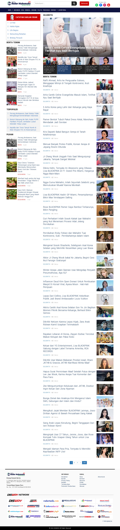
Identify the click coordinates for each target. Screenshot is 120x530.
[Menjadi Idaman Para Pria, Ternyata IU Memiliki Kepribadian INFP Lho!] (105, 452)
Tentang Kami (65, 484)
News (9, 10)
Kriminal (27, 10)
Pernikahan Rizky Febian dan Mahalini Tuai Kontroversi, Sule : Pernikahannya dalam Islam (66, 234)
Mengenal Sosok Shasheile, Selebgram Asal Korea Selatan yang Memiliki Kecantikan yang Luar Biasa (68, 247)
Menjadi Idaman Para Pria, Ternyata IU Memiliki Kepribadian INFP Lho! (66, 450)
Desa (22, 10)
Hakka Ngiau (13, 26)
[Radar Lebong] (51, 516)
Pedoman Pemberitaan (68, 486)
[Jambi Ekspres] (33, 506)
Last (84, 463)
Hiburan (53, 10)
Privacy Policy (65, 481)
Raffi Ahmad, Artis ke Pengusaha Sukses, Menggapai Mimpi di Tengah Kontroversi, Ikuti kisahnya (66, 83)
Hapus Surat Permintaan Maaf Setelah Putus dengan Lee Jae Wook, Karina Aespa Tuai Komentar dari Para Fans (69, 374)
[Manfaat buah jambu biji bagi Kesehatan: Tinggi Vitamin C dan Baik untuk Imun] (12, 182)
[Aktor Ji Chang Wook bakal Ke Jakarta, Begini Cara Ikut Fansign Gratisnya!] (105, 261)
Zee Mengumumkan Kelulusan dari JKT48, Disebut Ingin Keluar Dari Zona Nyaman (68, 387)
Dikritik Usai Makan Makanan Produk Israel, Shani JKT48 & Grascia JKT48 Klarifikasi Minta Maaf (68, 362)
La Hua (11, 23)
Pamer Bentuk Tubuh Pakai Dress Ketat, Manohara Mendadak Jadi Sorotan (68, 121)
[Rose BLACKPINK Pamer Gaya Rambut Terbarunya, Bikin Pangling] (105, 210)
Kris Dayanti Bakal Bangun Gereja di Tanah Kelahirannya (64, 133)
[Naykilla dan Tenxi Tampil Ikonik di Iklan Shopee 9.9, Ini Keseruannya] (12, 61)
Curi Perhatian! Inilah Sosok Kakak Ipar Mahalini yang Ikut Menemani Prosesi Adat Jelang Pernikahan (67, 221)
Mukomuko (17, 10)
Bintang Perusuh (15, 38)
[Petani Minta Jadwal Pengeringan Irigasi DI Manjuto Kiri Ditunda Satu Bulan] (12, 86)
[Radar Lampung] (69, 506)
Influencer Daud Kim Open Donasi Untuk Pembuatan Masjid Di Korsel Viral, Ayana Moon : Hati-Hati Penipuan (69, 284)
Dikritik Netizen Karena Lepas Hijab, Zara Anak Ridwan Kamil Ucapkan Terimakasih (66, 323)
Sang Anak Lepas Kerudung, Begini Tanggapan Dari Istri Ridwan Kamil (68, 424)
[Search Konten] (74, 3)
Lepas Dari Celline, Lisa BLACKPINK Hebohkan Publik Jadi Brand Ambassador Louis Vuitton (66, 297)
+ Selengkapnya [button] (107, 521)
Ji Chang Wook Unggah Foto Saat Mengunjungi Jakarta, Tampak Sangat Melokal (66, 158)
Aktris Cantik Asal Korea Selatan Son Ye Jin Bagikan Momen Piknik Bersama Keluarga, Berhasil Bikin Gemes (69, 310)
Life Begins (13, 30)
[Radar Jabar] (69, 511)
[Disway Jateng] (86, 506)
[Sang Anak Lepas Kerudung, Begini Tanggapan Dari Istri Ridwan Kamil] (105, 426)
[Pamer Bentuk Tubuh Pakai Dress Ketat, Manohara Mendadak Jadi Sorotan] (105, 123)
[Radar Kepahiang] (86, 511)
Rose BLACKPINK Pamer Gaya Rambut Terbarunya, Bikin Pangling (68, 209)
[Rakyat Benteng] (86, 516)
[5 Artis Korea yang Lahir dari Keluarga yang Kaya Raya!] (105, 110)
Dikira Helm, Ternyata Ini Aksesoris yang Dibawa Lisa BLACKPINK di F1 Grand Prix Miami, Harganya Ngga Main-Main (68, 171)
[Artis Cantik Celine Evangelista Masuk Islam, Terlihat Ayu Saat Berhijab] (105, 98)
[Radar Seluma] (69, 516)
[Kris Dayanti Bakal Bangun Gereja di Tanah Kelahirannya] (105, 135)
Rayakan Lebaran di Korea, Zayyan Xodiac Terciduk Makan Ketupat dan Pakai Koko (68, 336)
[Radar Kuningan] (15, 511)
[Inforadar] (51, 506)
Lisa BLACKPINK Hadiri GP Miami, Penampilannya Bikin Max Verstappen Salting (68, 196)
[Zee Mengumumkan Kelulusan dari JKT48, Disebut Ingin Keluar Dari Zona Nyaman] (105, 389)
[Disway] (15, 500)
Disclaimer (64, 477)
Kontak (63, 479)
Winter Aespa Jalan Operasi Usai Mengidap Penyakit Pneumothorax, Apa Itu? (69, 271)
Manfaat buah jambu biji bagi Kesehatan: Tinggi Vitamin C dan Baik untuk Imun (29, 180)
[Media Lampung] (69, 500)
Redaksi (63, 482)
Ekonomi (33, 10)
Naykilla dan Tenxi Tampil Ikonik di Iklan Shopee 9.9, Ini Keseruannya (29, 59)
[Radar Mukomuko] (15, 516)
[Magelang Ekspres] (104, 506)
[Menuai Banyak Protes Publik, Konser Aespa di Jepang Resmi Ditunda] (105, 147)
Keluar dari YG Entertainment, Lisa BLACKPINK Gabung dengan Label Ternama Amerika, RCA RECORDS (66, 348)
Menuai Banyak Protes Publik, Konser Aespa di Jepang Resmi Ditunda (66, 146)
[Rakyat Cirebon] (104, 500)
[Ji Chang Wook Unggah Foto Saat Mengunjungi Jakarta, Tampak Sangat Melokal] (105, 160)
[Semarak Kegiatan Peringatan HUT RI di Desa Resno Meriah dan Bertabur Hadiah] (12, 100)
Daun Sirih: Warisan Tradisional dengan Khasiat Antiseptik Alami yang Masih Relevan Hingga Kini (28, 193)
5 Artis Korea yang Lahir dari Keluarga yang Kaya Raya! (67, 109)
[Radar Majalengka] (33, 511)
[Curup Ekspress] (104, 511)
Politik (39, 10)
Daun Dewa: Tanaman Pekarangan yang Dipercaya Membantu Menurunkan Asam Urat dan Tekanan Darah (28, 167)
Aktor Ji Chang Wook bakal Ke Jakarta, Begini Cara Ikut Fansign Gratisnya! (68, 259)
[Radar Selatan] (104, 516)
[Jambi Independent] (15, 506)
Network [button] (84, 3)
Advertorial (62, 10)
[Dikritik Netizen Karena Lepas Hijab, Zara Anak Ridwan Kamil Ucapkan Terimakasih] (105, 325)
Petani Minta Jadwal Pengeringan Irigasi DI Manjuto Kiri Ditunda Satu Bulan (27, 85)
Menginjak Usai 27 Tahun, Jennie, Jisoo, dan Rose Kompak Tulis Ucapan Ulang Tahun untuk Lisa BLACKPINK (68, 437)
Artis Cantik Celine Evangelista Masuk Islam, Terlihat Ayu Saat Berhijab (69, 96)
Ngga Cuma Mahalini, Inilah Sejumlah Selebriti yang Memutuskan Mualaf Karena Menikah (69, 184)
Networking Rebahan (17, 34)
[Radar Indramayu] (86, 500)
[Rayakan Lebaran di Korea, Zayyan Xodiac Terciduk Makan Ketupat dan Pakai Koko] (105, 337)
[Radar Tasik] (51, 500)
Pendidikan (46, 10)
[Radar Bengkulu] (33, 516)
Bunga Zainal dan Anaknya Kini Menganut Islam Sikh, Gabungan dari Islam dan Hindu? (67, 400)
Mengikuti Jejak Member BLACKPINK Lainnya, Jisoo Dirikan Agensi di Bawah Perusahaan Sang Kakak (69, 412)
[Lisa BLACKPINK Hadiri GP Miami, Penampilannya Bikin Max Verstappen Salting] (105, 198)
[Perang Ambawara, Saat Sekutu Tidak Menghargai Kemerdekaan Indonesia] (12, 50)
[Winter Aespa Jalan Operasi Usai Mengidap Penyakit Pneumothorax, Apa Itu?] (105, 273)
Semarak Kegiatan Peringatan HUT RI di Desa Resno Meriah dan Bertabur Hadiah (28, 99)
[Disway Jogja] (51, 511)
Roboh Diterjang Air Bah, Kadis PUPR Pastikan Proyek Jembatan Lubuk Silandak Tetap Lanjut (29, 72)
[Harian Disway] (33, 500)
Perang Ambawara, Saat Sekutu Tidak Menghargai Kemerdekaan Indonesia (27, 47)
